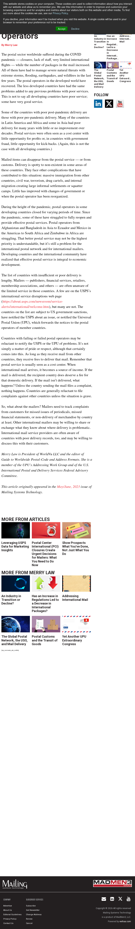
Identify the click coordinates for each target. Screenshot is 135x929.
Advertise (7, 906)
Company (7, 899)
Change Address (33, 914)
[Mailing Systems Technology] (16, 884)
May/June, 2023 (68, 486)
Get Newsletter (33, 910)
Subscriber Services (34, 899)
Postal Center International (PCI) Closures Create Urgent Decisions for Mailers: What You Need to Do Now (45, 554)
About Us (7, 910)
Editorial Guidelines (12, 914)
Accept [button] (61, 28)
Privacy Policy (60, 13)
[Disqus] (47, 702)
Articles (39, 519)
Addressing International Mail (75, 598)
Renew (29, 919)
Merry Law (11, 45)
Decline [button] (75, 28)
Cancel (29, 923)
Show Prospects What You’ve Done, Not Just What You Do (75, 548)
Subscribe (31, 906)
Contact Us (8, 923)
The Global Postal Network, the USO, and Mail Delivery (14, 640)
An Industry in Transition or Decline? (11, 599)
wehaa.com (125, 921)
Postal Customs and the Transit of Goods (44, 640)
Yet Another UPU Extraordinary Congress (74, 640)
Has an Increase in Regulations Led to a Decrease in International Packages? (45, 603)
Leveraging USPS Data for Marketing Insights (15, 546)
